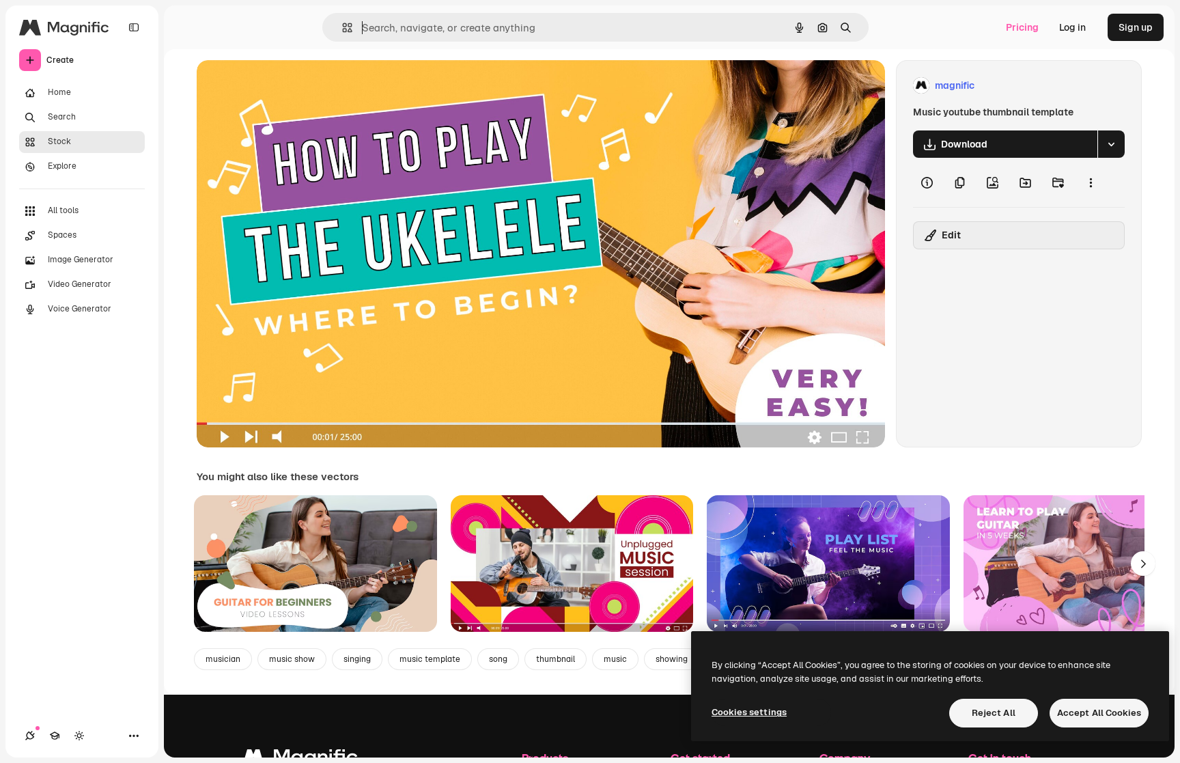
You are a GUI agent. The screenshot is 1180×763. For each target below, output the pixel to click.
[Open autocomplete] (342, 28)
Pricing (1022, 27)
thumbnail (555, 659)
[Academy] (55, 736)
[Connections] (30, 736)
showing (672, 659)
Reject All (993, 713)
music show (292, 659)
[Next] (1143, 563)
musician (223, 659)
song (498, 659)
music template (429, 659)
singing (357, 659)
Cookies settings (749, 712)
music (615, 659)
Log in (1072, 27)
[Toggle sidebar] (134, 27)
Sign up (1136, 27)
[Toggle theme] (79, 736)
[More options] (1090, 182)
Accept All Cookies (1099, 713)
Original (284, 85)
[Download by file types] (1111, 144)
